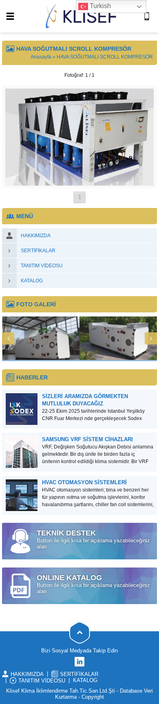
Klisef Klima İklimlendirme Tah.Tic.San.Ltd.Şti (60, 691)
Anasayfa (41, 57)
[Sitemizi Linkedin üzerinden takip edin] (79, 662)
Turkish (99, 5)
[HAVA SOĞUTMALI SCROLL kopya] (79, 183)
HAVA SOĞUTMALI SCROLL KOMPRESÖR (105, 57)
